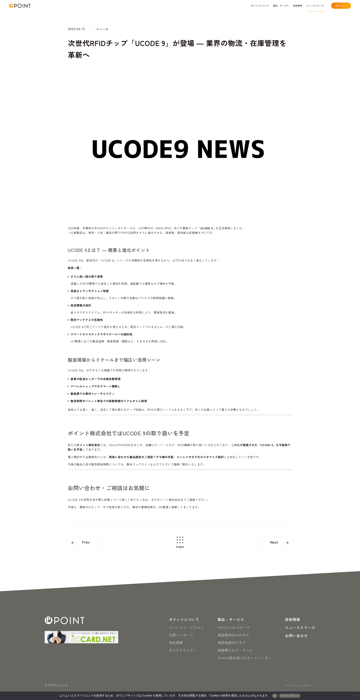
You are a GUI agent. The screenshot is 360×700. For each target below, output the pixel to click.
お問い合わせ (296, 635)
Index (180, 547)
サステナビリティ (183, 650)
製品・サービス (231, 619)
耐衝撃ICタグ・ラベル (235, 650)
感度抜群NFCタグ (232, 642)
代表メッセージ (181, 634)
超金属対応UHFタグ (233, 634)
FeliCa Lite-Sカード (234, 627)
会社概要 (176, 642)
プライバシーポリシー (299, 685)
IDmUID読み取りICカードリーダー (244, 657)
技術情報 (292, 619)
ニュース (102, 29)
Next (274, 542)
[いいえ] (356, 695)
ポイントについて (184, 619)
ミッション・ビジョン (186, 627)
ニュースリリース (300, 627)
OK (274, 696)
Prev (86, 542)
